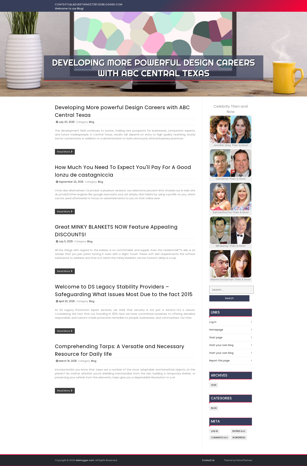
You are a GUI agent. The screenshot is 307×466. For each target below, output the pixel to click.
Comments (219, 437)
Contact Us (208, 460)
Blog (91, 122)
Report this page (219, 360)
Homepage (216, 329)
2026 (213, 384)
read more (63, 151)
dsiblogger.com (85, 460)
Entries (238, 431)
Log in (212, 322)
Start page (215, 337)
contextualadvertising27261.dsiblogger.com (88, 4)
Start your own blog (221, 345)
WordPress (238, 437)
